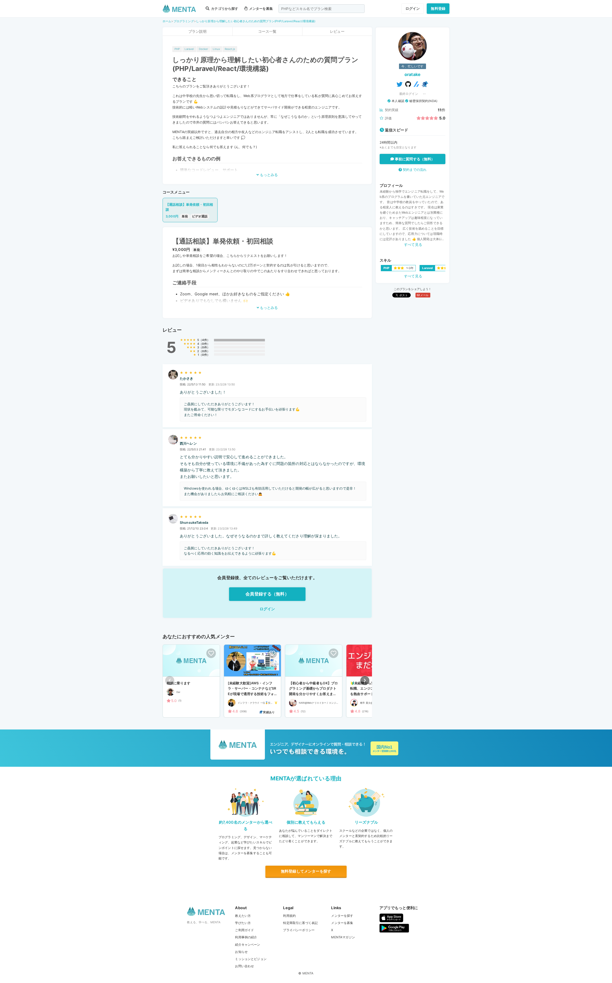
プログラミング (184, 21)
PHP (177, 49)
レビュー (337, 31)
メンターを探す (342, 916)
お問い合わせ (244, 966)
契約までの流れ (414, 169)
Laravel (189, 49)
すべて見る (413, 244)
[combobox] (322, 8)
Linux (216, 49)
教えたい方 (243, 916)
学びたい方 (243, 923)
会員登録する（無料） (267, 593)
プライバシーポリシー (299, 930)
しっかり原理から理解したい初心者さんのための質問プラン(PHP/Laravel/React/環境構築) (256, 21)
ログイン (412, 8)
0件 (204, 344)
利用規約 (289, 916)
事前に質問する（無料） (414, 159)
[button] (365, 680)
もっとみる (268, 175)
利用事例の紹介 (246, 937)
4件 (204, 340)
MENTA (308, 973)
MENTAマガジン (343, 937)
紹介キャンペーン (247, 944)
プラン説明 (197, 31)
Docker (203, 49)
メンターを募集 (260, 8)
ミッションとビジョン (251, 959)
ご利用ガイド (244, 930)
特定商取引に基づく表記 (300, 923)
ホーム (167, 21)
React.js (230, 49)
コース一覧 (267, 31)
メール (424, 295)
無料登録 (438, 8)
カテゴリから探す (224, 8)
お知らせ (241, 952)
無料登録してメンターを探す (306, 871)
